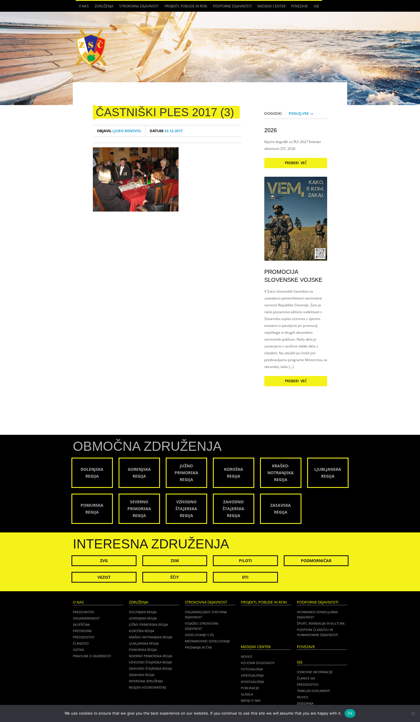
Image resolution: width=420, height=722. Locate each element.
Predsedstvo (84, 637)
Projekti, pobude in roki (186, 6)
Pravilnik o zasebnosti (92, 656)
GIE (315, 8)
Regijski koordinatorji (147, 687)
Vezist (104, 577)
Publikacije (250, 688)
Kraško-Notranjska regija (150, 637)
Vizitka (78, 649)
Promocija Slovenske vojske (293, 276)
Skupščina (81, 624)
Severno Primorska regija (150, 656)
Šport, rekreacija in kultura (321, 623)
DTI (245, 577)
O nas (82, 8)
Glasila (247, 694)
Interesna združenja (146, 681)
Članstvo (81, 643)
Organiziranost (86, 618)
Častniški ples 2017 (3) (165, 112)
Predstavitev (83, 612)
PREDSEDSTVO (308, 684)
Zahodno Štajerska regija (150, 668)
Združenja (102, 8)
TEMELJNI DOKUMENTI (313, 691)
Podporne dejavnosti (231, 8)
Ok (350, 713)
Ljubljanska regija (144, 643)
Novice (246, 656)
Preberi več (296, 162)
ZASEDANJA (305, 703)
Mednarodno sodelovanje (207, 641)
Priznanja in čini (198, 647)
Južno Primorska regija (148, 624)
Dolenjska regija (143, 612)
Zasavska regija (142, 675)
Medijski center (270, 8)
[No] (413, 713)
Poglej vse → (301, 113)
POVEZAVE (299, 6)
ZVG (104, 560)
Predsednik (82, 631)
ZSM (175, 560)
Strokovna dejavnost (137, 8)
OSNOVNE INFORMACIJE (315, 672)
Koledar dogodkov (258, 663)
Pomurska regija (143, 649)
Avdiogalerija (252, 681)
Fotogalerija (252, 669)
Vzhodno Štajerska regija (150, 662)
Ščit (174, 577)
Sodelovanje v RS (199, 635)
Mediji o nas (251, 700)
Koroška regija (141, 631)
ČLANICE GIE (306, 678)
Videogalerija (252, 675)
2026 (270, 130)
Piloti (245, 560)
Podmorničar (316, 560)
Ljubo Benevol (119, 130)
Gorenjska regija (143, 618)
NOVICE (302, 697)
